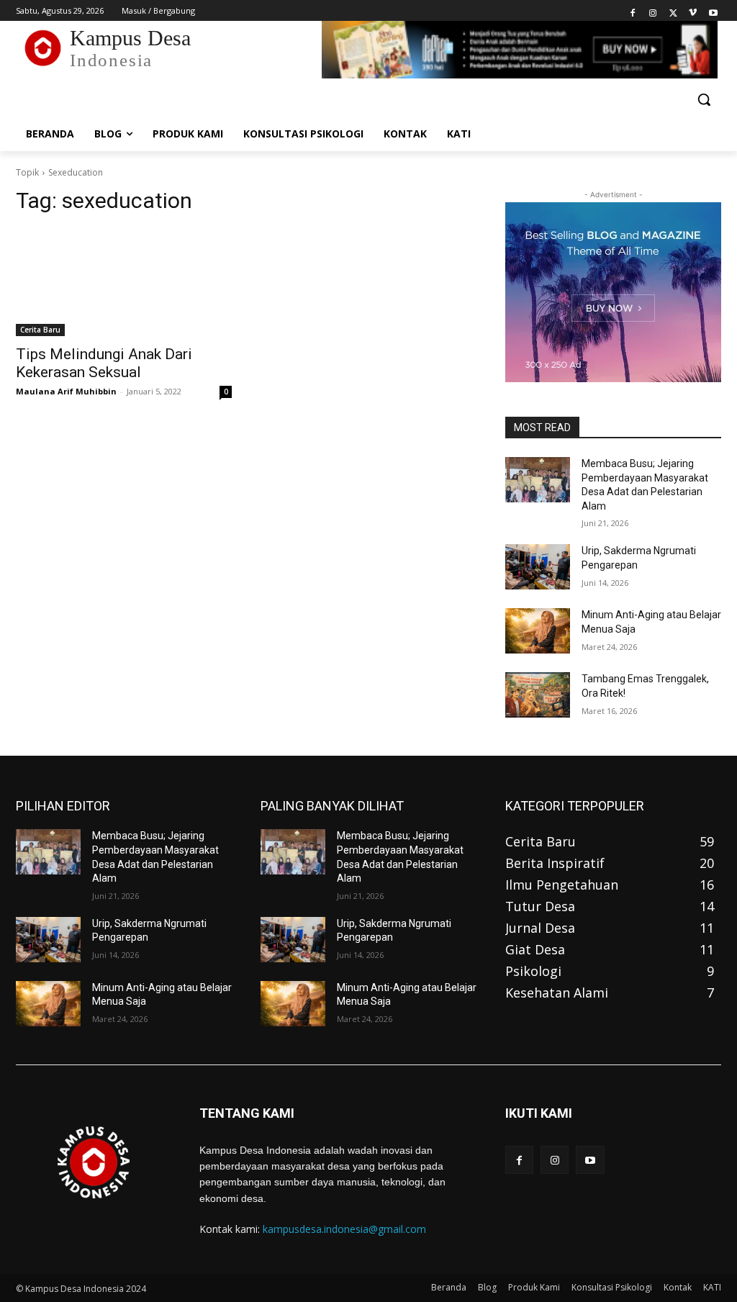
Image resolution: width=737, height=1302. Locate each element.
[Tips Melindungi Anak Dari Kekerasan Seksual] (124, 282)
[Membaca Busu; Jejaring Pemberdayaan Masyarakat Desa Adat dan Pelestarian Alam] (537, 479)
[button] (704, 99)
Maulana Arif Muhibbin (66, 391)
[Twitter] (673, 11)
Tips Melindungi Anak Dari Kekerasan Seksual (104, 363)
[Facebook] (633, 11)
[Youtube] (713, 11)
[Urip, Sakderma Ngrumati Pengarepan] (537, 566)
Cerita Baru (40, 330)
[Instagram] (653, 11)
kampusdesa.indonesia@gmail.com (344, 1229)
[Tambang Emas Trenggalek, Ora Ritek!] (537, 695)
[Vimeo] (692, 11)
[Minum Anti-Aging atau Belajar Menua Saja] (537, 631)
